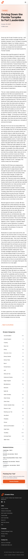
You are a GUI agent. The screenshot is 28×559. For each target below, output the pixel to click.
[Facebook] (2, 502)
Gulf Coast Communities (6, 513)
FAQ (2, 524)
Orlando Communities (6, 511)
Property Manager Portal (6, 531)
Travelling (4, 10)
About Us (3, 520)
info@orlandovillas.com (6, 545)
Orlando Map (4, 515)
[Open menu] (25, 2)
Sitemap (3, 536)
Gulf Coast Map (4, 517)
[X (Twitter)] (4, 502)
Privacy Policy (4, 533)
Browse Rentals (14, 481)
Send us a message (5, 542)
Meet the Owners (5, 522)
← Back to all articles (7, 325)
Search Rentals (4, 508)
